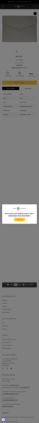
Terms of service (7, 345)
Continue (19, 219)
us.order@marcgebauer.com (10, 393)
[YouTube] (11, 368)
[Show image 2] (18, 51)
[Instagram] (7, 368)
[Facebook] (2, 368)
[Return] (13, 51)
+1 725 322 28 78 (14, 385)
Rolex (19, 56)
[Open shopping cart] (36, 6)
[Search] (33, 6)
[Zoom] (35, 13)
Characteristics (10, 88)
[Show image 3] (20, 51)
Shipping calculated (16, 67)
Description (28, 88)
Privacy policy (6, 342)
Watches (4, 300)
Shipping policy (6, 348)
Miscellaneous (6, 312)
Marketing (5, 326)
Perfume (4, 303)
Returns (4, 329)
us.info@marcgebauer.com (10, 400)
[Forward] (25, 51)
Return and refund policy (9, 339)
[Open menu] (2, 6)
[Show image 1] (16, 51)
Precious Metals (6, 309)
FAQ (3, 323)
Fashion (4, 306)
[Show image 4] (22, 51)
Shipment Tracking (7, 406)
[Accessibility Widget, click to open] (3, 419)
